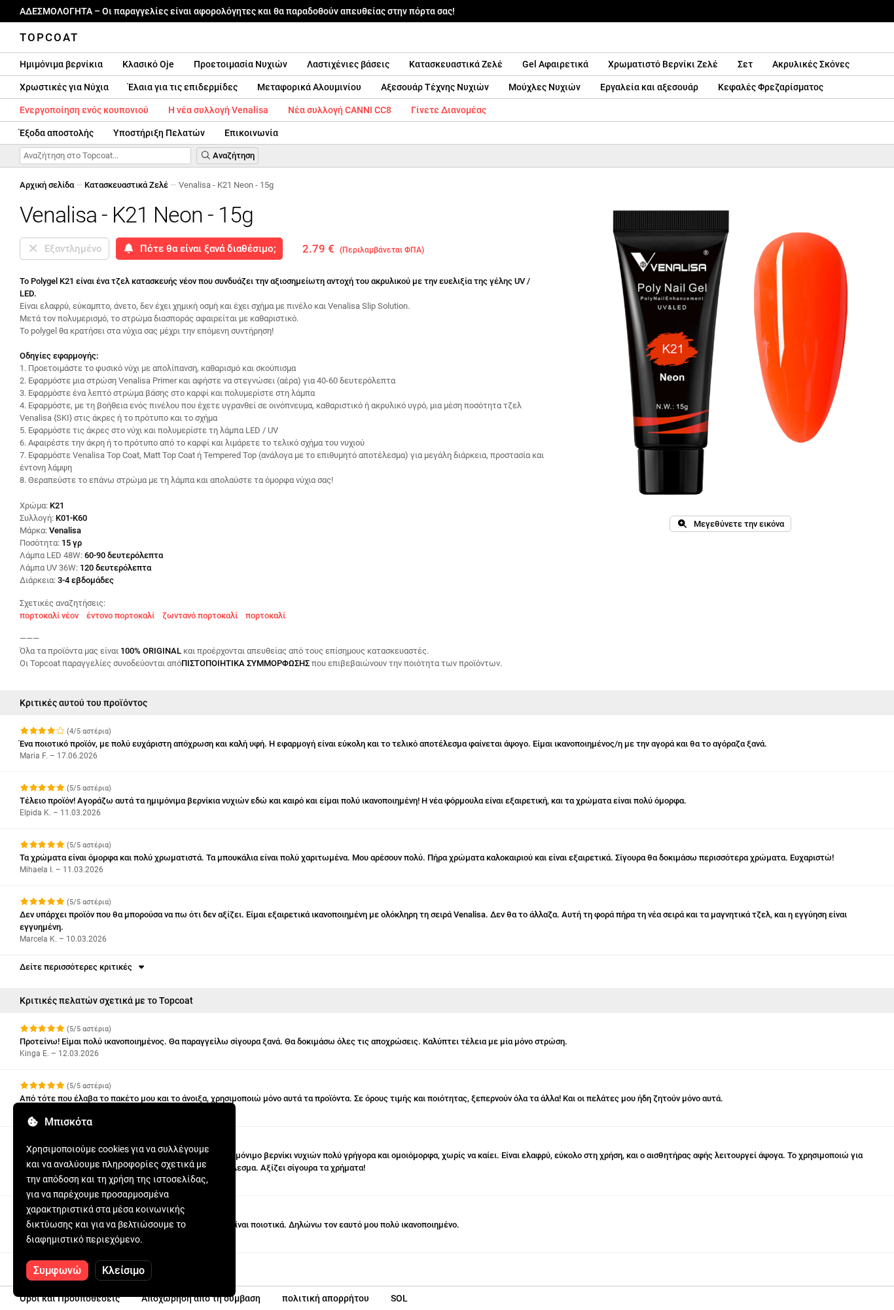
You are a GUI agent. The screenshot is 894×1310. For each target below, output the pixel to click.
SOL (399, 1298)
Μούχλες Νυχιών (545, 87)
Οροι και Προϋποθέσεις (70, 1298)
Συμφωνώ (57, 1270)
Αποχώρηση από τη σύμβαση (200, 1298)
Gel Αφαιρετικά (555, 64)
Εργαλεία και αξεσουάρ (649, 87)
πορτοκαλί (265, 615)
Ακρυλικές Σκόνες (810, 64)
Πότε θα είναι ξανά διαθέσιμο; (205, 249)
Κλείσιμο (123, 1270)
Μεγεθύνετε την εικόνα (736, 524)
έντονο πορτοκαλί (120, 615)
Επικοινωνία (251, 133)
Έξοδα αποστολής (57, 133)
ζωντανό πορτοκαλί (200, 615)
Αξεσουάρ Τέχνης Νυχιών (435, 87)
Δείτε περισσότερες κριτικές (78, 967)
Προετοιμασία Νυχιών (240, 64)
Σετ (745, 64)
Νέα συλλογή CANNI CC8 (339, 110)
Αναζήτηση (233, 155)
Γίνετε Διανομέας (448, 110)
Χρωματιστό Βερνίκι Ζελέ (663, 64)
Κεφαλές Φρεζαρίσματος (770, 87)
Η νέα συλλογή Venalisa (218, 110)
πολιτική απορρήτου (325, 1298)
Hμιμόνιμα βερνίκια (61, 64)
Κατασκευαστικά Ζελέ (456, 64)
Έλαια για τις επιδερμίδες (183, 87)
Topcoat (49, 37)
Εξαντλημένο (70, 249)
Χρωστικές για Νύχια (64, 87)
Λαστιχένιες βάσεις (348, 64)
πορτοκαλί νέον (49, 615)
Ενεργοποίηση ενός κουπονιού (84, 110)
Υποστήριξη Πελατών (159, 133)
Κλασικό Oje (148, 64)
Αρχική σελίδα (47, 185)
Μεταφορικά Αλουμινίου (309, 87)
